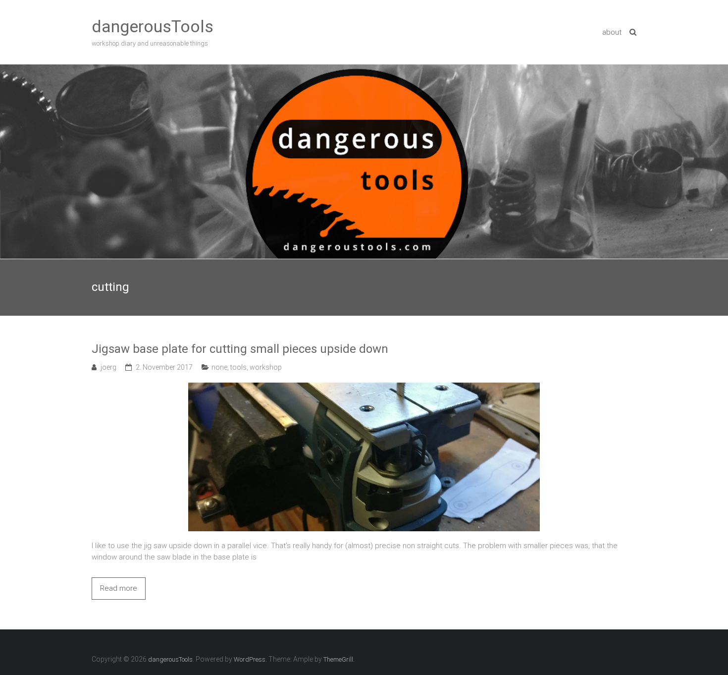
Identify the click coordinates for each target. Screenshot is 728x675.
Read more (118, 588)
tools (238, 367)
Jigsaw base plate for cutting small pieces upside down (240, 349)
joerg (108, 367)
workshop (266, 367)
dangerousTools (152, 26)
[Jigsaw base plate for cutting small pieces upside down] (364, 388)
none (219, 367)
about (612, 32)
